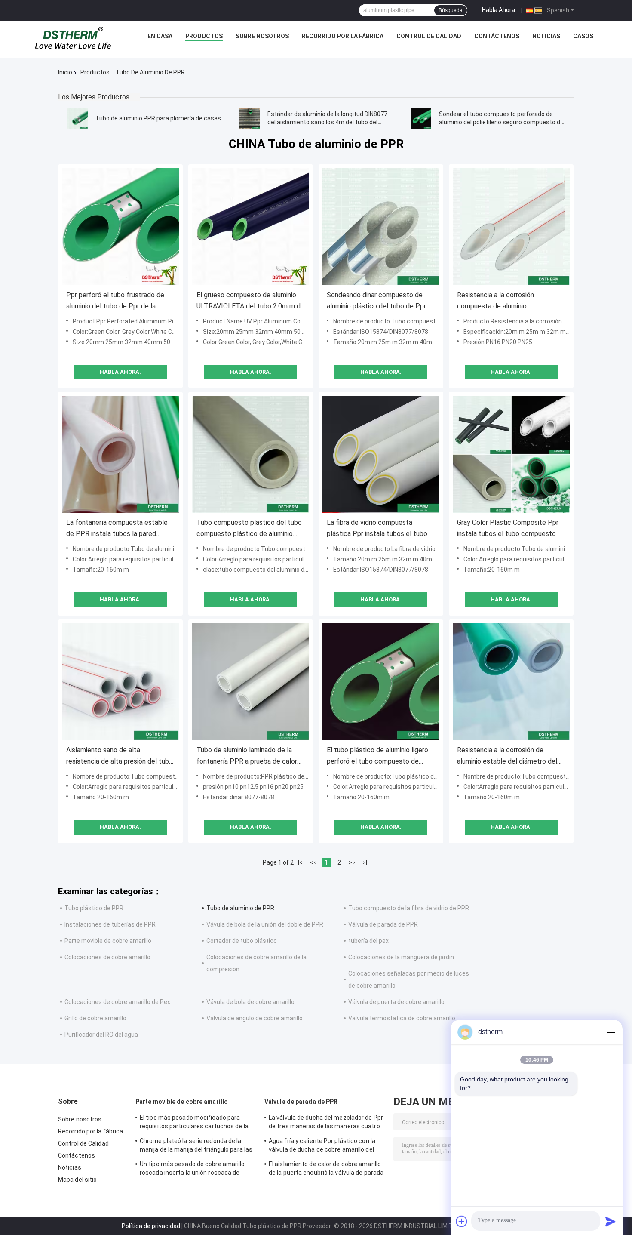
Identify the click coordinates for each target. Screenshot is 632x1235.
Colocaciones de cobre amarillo (107, 957)
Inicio (65, 72)
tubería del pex (368, 940)
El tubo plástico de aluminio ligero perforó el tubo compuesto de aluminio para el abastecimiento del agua (380, 756)
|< (300, 862)
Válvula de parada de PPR (383, 924)
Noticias (546, 36)
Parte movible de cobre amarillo (107, 940)
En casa (159, 36)
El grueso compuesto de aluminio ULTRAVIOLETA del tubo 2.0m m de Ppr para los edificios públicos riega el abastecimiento (250, 301)
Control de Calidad (428, 36)
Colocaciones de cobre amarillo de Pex (117, 1001)
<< (313, 862)
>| (364, 862)
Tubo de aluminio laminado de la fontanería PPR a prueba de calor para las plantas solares (246, 756)
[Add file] (462, 1221)
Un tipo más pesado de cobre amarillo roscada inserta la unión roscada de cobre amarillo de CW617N (192, 1170)
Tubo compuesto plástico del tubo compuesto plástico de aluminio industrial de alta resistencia (249, 528)
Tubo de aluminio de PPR (240, 908)
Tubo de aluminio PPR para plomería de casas (158, 118)
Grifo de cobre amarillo (95, 1018)
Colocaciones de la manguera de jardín (401, 957)
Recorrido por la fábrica (342, 36)
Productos (204, 36)
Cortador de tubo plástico (241, 940)
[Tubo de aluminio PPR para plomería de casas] (77, 118)
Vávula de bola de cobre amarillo (250, 1001)
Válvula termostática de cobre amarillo (401, 1018)
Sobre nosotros (262, 36)
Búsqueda (451, 10)
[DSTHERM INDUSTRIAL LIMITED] (73, 38)
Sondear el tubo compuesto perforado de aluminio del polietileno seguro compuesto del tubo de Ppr (502, 122)
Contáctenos (496, 36)
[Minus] (610, 1032)
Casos (583, 36)
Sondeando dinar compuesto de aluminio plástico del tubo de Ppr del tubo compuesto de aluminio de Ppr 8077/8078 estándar (380, 301)
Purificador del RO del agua (101, 1034)
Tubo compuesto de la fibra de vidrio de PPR (408, 908)
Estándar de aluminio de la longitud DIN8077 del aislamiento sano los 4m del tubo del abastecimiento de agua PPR (327, 122)
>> (352, 862)
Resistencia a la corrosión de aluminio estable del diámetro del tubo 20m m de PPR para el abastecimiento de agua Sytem (507, 756)
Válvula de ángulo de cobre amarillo (254, 1018)
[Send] (610, 1221)
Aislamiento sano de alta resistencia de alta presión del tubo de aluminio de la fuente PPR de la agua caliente (119, 756)
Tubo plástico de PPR (93, 908)
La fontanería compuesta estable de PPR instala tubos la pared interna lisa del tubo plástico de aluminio (117, 528)
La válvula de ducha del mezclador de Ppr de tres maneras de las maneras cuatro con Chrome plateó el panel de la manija (326, 1123)
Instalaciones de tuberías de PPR (110, 924)
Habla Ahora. (499, 9)
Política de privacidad (151, 1226)
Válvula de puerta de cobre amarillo (396, 1001)
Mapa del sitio (77, 1179)
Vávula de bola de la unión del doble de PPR (264, 924)
